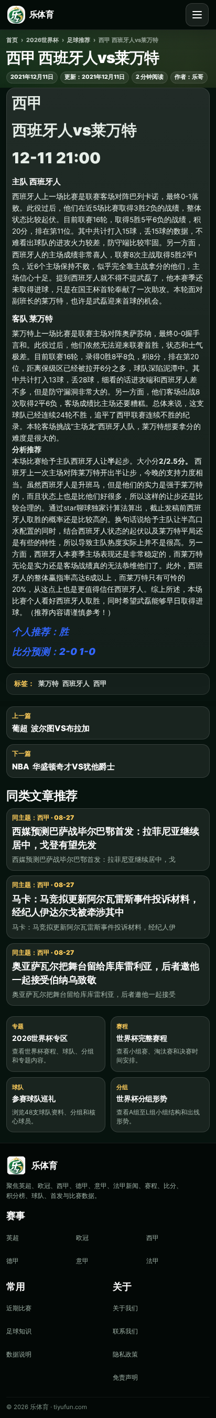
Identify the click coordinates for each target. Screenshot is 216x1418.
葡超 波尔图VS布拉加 (51, 728)
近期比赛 (18, 1308)
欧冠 (82, 1238)
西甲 (100, 683)
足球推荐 (78, 40)
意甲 (82, 1261)
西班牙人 (76, 683)
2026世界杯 (42, 40)
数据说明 (18, 1354)
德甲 (12, 1261)
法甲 (152, 1261)
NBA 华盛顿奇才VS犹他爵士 (63, 766)
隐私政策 (125, 1354)
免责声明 (125, 1377)
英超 (12, 1238)
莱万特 (48, 683)
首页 (12, 40)
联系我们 (125, 1331)
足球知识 (18, 1331)
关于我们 (125, 1308)
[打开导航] (197, 14)
